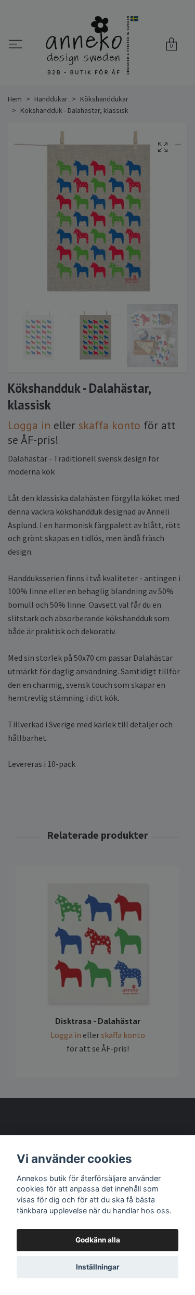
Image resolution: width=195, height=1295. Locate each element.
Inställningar (98, 1267)
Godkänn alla (97, 1240)
